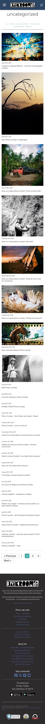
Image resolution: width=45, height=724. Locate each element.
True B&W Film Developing (22, 659)
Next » (7, 560)
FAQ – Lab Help (22, 613)
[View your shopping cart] (41, 5)
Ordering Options (22, 622)
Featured (12, 24)
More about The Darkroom (22, 603)
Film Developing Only (22, 616)
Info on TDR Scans (22, 664)
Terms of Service (29, 708)
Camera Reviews (19, 26)
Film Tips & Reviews (22, 24)
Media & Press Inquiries (22, 637)
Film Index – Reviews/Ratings (22, 647)
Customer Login (22, 625)
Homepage (28, 26)
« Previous (10, 555)
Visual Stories (34, 24)
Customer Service (22, 632)
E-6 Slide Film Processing (22, 656)
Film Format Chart (22, 653)
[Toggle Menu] (4, 5)
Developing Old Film (22, 650)
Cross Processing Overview (22, 661)
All (7, 24)
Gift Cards (22, 619)
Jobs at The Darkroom (22, 635)
